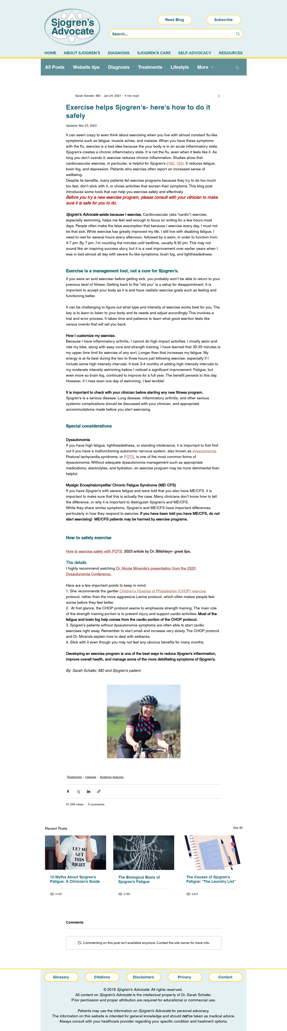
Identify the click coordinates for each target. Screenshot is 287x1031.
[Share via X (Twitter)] (78, 791)
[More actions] (218, 95)
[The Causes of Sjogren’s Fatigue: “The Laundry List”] (211, 852)
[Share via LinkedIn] (89, 791)
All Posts (55, 67)
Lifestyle (180, 67)
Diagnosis (119, 67)
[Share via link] (99, 791)
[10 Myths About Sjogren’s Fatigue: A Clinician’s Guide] (75, 852)
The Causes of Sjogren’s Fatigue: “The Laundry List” (211, 879)
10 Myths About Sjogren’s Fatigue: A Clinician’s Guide (75, 879)
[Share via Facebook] (68, 791)
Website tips (86, 67)
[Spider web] (143, 852)
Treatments (150, 67)
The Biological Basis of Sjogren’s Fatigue (139, 879)
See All (237, 827)
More (202, 67)
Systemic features (112, 777)
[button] (237, 67)
